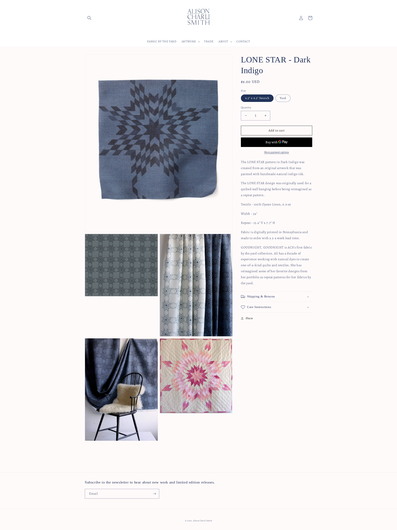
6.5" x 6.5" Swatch (257, 98)
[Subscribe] (154, 494)
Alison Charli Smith (202, 520)
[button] (89, 18)
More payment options (276, 152)
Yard (283, 98)
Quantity (246, 107)
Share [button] (249, 318)
